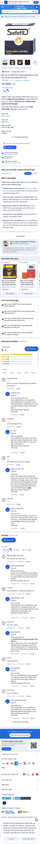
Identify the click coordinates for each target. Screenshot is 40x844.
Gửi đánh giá (31, 349)
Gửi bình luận (8, 540)
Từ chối (11, 839)
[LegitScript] (11, 803)
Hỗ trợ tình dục (22, 16)
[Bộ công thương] (6, 798)
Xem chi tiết (10, 293)
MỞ (36, 2)
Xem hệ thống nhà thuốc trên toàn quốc (20, 731)
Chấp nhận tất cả (28, 839)
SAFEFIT (23, 72)
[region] (20, 39)
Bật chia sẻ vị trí (9, 147)
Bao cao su (32, 16)
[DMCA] (21, 798)
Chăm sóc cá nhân (10, 16)
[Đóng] (2, 2)
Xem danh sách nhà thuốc (20, 735)
